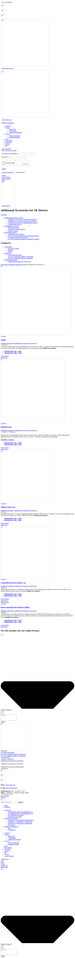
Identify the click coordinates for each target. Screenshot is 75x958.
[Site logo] (8, 123)
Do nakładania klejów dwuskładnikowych (20, 812)
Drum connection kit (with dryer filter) (15, 607)
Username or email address (10, 153)
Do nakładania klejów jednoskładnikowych (20, 813)
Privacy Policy (5, 796)
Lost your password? (8, 172)
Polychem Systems (13, 248)
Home (3, 264)
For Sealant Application (15, 255)
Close (2, 861)
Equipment (7, 253)
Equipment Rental (14, 137)
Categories (4, 214)
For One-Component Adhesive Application (20, 258)
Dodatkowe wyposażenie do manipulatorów (21, 820)
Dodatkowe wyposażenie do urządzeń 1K (20, 821)
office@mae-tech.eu (7, 68)
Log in (4, 169)
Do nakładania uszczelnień (16, 815)
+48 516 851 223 (7, 120)
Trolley (3, 340)
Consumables (13, 131)
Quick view (4, 357)
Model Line (12, 129)
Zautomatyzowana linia (15, 817)
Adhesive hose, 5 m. (8, 507)
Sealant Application (14, 136)
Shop (6, 264)
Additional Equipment (15, 132)
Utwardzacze (12, 830)
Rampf (10, 251)
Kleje (9, 828)
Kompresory (11, 825)
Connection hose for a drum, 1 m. (13, 583)
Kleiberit (10, 250)
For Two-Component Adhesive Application (20, 256)
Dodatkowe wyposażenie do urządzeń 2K (20, 823)
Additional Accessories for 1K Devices (19, 261)
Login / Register (9, 856)
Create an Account (11, 150)
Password (5, 157)
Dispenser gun (6, 427)
